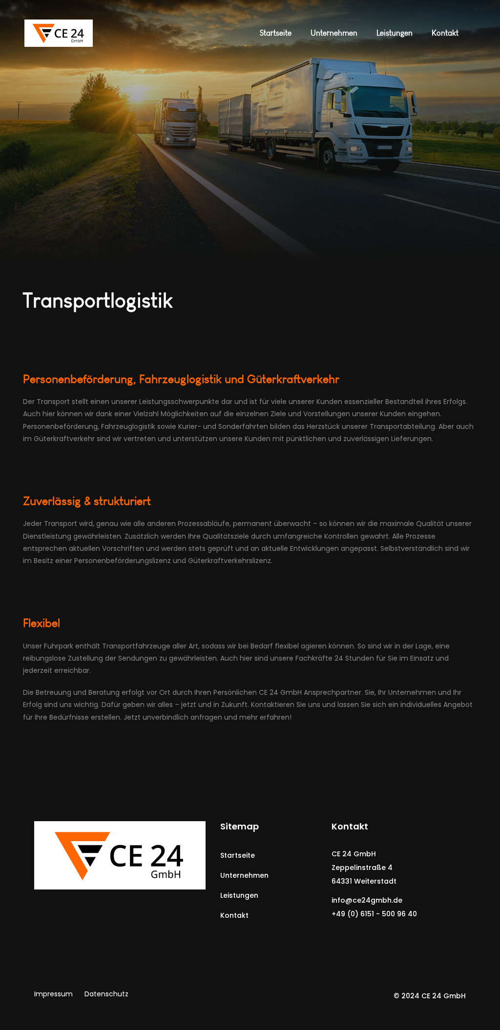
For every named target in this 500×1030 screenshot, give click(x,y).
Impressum (53, 994)
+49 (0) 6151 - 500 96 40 (374, 913)
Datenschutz (106, 994)
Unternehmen (244, 875)
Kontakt (234, 915)
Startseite (237, 855)
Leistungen (239, 895)
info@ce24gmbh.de (367, 900)
